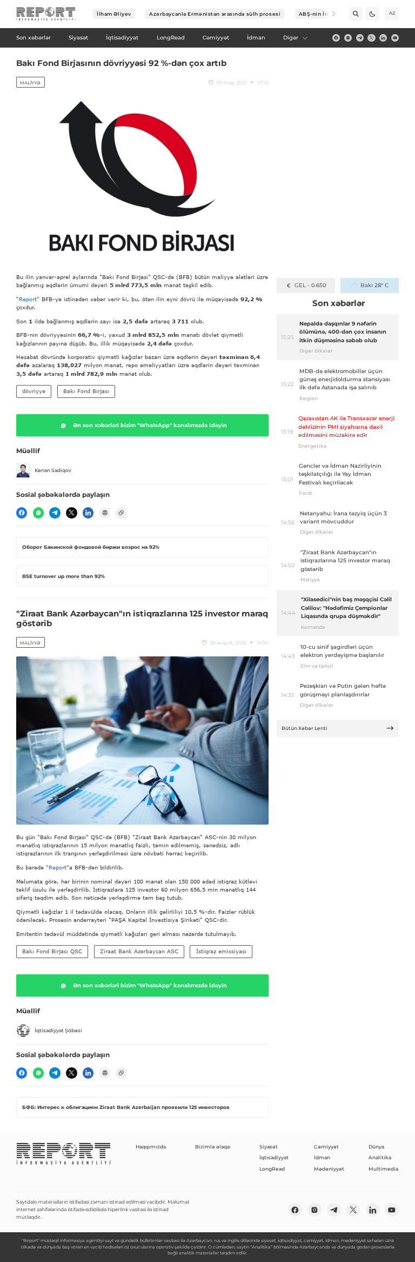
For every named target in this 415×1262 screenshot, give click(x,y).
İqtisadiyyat (274, 1157)
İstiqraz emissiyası (221, 951)
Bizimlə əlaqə (212, 1147)
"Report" (57, 867)
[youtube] (395, 38)
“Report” (27, 299)
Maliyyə (30, 82)
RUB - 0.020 (310, 285)
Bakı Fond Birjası (86, 391)
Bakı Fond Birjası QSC (52, 951)
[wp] (38, 512)
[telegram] (360, 38)
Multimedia (383, 1169)
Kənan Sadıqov (53, 470)
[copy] (121, 512)
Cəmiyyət (326, 1147)
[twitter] (371, 38)
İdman (322, 1157)
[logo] (46, 14)
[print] (104, 512)
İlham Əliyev (114, 14)
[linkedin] (383, 38)
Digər (290, 37)
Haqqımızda (151, 1147)
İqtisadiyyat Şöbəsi (58, 1030)
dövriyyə (33, 391)
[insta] (348, 38)
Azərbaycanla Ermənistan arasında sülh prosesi (214, 14)
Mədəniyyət (329, 1169)
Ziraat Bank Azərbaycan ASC (139, 951)
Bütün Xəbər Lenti (304, 728)
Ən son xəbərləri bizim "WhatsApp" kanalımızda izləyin (150, 425)
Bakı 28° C (374, 285)
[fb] (336, 38)
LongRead (272, 1169)
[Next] (329, 14)
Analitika (380, 1157)
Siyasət (268, 1147)
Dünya (376, 1147)
